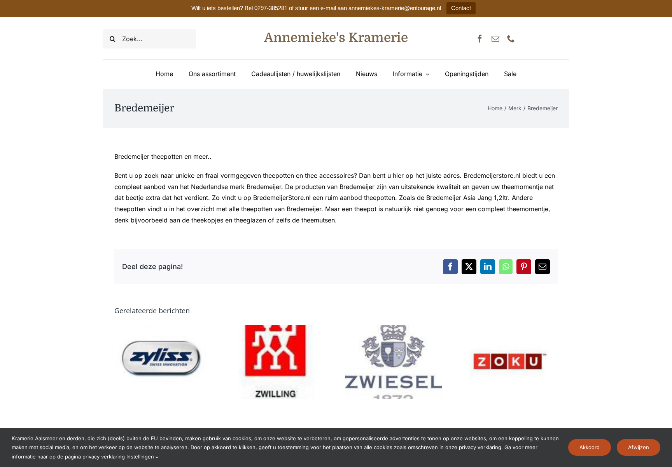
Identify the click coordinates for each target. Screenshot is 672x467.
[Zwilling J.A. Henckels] (278, 329)
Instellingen (141, 456)
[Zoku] (509, 329)
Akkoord (589, 447)
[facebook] (480, 39)
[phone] (511, 39)
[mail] (495, 39)
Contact (461, 8)
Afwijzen (638, 447)
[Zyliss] (162, 329)
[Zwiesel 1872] (393, 329)
